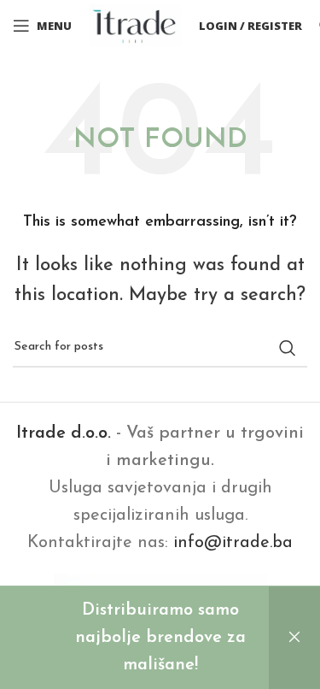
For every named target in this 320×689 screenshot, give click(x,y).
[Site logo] (135, 24)
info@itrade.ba (233, 542)
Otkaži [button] (294, 637)
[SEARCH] (287, 348)
